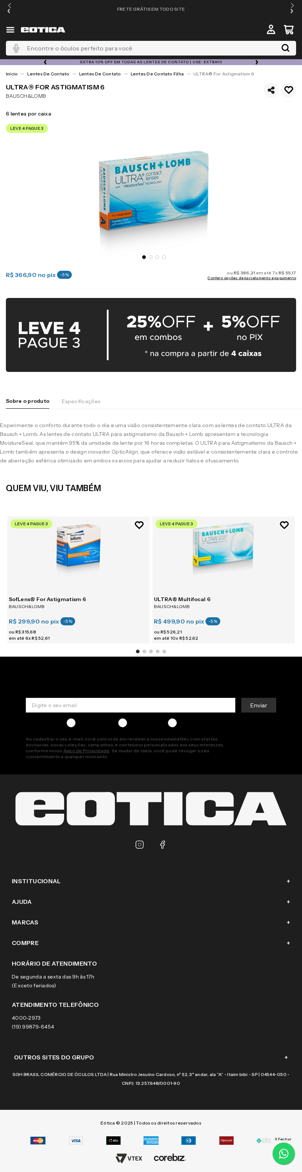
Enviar (258, 705)
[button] (9, 9)
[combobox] (151, 48)
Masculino (90, 723)
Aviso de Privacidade (86, 750)
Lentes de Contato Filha (157, 74)
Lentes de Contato (48, 74)
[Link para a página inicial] (12, 74)
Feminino (141, 723)
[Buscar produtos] (285, 48)
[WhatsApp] (284, 1154)
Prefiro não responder (207, 723)
